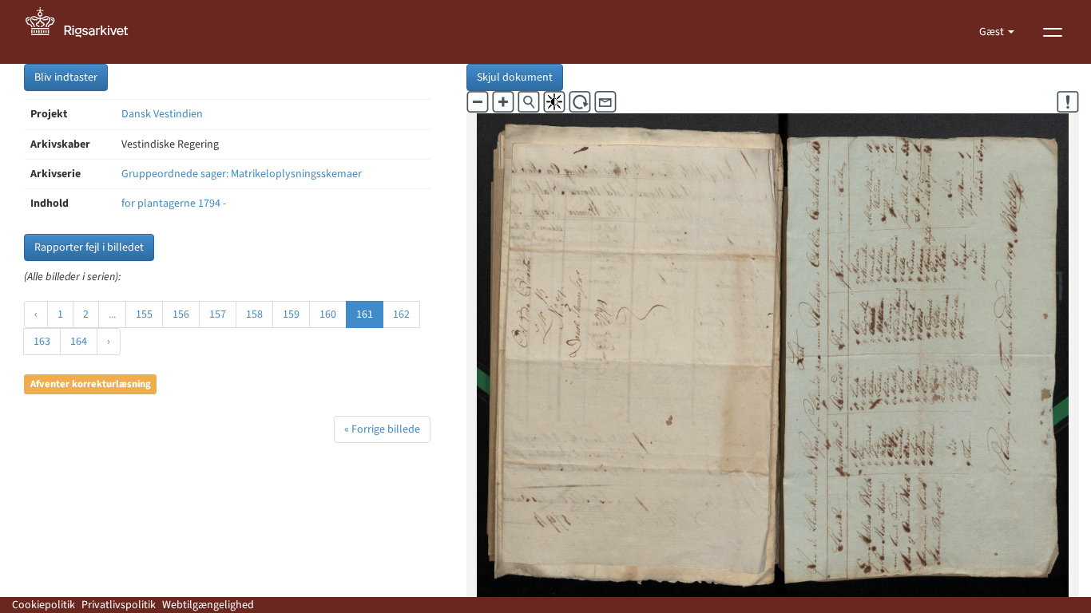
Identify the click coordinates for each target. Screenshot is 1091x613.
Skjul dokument (515, 77)
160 (327, 314)
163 (42, 342)
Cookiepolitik (43, 605)
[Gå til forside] (85, 32)
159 (291, 314)
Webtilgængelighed (208, 605)
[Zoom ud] (477, 102)
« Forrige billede (382, 429)
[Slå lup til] (529, 102)
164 (78, 342)
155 (144, 314)
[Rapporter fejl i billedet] (1068, 102)
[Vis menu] (1052, 32)
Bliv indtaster (65, 77)
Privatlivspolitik (118, 605)
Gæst (992, 32)
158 (254, 314)
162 (401, 314)
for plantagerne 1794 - (173, 204)
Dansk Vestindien (162, 114)
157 (217, 314)
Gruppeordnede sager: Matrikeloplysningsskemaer (241, 174)
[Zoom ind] (503, 102)
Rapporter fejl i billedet (89, 247)
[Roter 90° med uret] (580, 102)
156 (181, 314)
